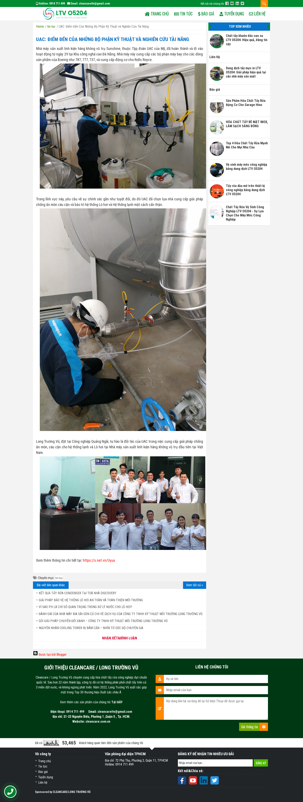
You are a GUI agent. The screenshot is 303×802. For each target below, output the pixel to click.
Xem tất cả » (194, 585)
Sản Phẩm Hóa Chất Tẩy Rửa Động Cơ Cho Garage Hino (245, 103)
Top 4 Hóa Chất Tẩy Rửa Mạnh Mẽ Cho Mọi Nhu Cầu (247, 145)
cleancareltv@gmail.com (94, 3)
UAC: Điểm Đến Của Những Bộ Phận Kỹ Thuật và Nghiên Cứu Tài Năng (112, 39)
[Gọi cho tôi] (10, 791)
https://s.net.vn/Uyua (99, 560)
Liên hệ (259, 14)
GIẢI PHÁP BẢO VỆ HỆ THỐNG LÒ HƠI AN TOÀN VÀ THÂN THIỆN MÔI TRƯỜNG (91, 600)
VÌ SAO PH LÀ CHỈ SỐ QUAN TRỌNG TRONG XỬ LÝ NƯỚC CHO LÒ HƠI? (85, 607)
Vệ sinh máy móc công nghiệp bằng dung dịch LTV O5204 (246, 167)
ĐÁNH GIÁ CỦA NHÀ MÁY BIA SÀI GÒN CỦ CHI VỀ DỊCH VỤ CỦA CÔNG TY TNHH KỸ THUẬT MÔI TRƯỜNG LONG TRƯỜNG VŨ (120, 614)
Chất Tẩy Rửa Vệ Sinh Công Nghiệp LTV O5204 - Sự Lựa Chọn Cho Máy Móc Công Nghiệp (245, 213)
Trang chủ (44, 761)
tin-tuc (59, 578)
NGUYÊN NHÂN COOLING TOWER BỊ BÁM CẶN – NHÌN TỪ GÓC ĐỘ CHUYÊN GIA (91, 628)
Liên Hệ (214, 57)
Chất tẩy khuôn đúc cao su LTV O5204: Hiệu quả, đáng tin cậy (246, 40)
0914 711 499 (57, 3)
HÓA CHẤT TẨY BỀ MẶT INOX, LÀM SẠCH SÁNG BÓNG (247, 124)
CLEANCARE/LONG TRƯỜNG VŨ (71, 792)
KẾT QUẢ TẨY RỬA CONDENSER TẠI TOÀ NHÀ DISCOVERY (77, 593)
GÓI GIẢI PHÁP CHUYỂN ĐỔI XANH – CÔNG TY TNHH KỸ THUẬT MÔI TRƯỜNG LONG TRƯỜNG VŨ (103, 621)
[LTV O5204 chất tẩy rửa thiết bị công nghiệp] (64, 13)
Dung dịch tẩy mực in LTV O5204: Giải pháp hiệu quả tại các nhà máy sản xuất (246, 72)
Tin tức (186, 14)
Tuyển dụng (233, 14)
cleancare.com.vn (98, 721)
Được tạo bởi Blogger (52, 654)
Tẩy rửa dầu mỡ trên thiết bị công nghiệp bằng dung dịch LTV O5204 (245, 190)
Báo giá (207, 14)
